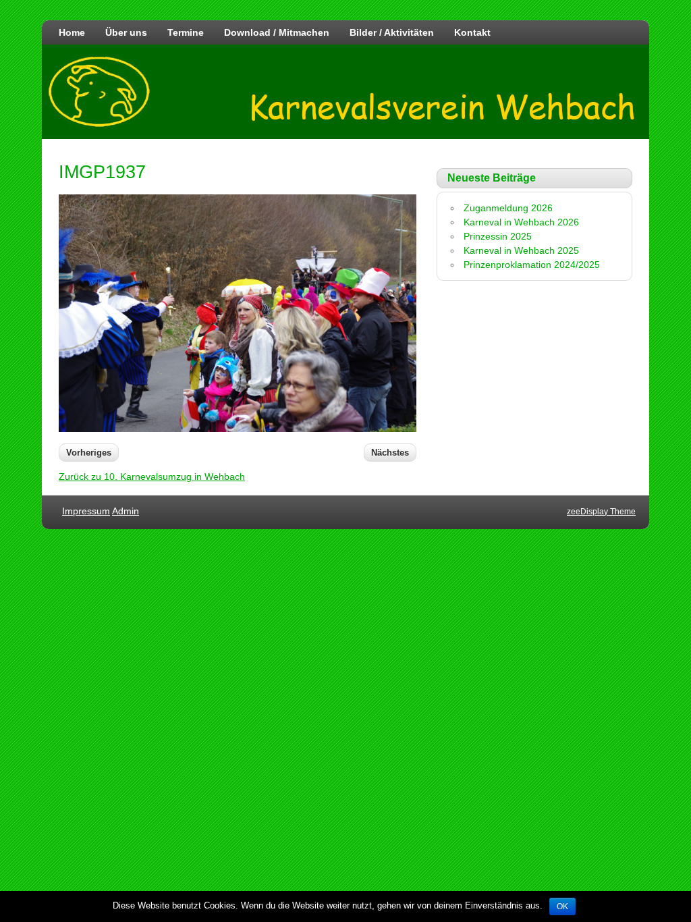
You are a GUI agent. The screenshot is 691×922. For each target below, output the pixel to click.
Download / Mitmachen (276, 32)
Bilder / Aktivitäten (392, 32)
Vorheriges (88, 453)
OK (562, 906)
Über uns (126, 32)
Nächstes (390, 453)
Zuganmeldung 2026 (508, 207)
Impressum (86, 511)
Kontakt (472, 32)
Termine (185, 32)
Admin (125, 511)
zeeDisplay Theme (601, 512)
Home (72, 32)
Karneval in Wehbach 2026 (521, 222)
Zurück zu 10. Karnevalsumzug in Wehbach (152, 476)
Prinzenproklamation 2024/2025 (532, 264)
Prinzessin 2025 (498, 236)
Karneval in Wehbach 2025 (521, 250)
